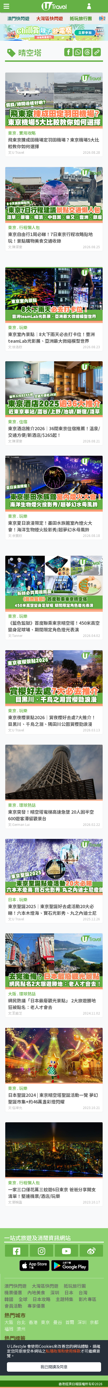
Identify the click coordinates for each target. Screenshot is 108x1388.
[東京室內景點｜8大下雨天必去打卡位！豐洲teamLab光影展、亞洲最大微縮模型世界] (54, 294)
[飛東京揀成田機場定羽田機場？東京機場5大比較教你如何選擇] (54, 100)
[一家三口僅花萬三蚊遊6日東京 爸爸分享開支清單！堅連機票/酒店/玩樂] (54, 1149)
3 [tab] (58, 32)
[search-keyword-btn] (100, 6)
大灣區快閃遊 (49, 18)
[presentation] (103, 18)
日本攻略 (41, 1299)
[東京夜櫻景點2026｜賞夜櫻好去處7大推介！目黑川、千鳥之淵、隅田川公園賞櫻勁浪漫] (54, 677)
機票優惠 (13, 1292)
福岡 (8, 1328)
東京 (45, 1322)
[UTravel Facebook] (16, 1250)
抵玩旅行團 (81, 18)
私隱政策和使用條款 (63, 1351)
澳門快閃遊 (18, 18)
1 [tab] (41, 32)
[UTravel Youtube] (66, 1250)
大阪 (8, 1322)
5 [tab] (50, 39)
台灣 (83, 1292)
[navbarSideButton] (6, 6)
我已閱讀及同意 (54, 1366)
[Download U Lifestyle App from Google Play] (70, 1264)
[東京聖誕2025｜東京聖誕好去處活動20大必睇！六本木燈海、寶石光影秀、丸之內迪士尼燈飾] (54, 866)
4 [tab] (66, 32)
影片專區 (87, 1299)
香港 (33, 1322)
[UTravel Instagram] (41, 1250)
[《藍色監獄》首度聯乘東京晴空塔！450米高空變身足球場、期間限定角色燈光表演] (54, 583)
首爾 (69, 1322)
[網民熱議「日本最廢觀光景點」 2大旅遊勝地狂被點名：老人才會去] (54, 960)
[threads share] (87, 52)
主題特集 (64, 1299)
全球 (23, 1299)
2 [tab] (50, 32)
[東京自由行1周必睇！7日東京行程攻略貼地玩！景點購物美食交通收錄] (54, 194)
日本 (69, 1292)
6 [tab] (58, 39)
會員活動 (13, 1305)
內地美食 (36, 1292)
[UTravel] (54, 5)
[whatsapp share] (78, 52)
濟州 (21, 1328)
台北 (21, 1322)
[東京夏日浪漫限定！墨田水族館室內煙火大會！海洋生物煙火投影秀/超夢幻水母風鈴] (54, 483)
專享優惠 (36, 1305)
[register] (89, 6)
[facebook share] (68, 52)
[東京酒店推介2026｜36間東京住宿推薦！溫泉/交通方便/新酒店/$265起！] (54, 388)
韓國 (8, 1299)
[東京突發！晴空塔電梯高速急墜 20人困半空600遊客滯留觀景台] (54, 771)
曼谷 (57, 1322)
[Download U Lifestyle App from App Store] (35, 1264)
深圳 (54, 1292)
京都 (94, 1322)
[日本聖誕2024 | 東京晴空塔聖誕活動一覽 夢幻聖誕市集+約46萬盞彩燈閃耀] (54, 1055)
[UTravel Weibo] (91, 1250)
